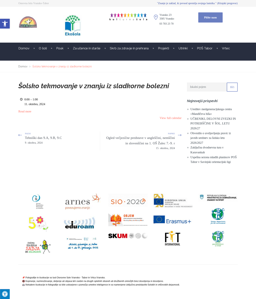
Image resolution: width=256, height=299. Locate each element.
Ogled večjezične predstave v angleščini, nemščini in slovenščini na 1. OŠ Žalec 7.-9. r (140, 143)
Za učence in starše (86, 48)
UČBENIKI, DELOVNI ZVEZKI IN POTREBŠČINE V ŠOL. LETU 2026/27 (213, 123)
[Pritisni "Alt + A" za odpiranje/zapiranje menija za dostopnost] (5, 294)
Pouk (60, 48)
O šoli (43, 48)
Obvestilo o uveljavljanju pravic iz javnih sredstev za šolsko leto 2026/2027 (210, 138)
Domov (23, 48)
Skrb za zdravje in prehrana (129, 48)
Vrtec (226, 48)
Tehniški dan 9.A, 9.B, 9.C (43, 140)
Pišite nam (210, 17)
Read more (24, 111)
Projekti (163, 48)
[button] (5, 24)
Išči (232, 87)
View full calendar (170, 118)
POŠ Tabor (205, 48)
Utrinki (183, 48)
